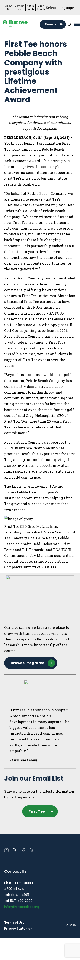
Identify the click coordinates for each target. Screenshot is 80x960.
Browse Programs (27, 662)
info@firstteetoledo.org (21, 907)
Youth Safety (30, 7)
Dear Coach (41, 7)
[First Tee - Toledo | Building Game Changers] (22, 24)
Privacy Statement (19, 928)
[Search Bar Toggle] (69, 24)
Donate (50, 24)
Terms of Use (14, 922)
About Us (8, 7)
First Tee (37, 811)
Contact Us (19, 7)
